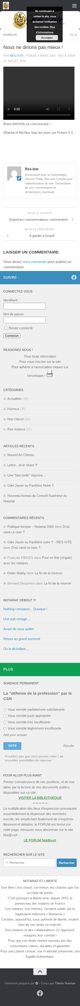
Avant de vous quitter (18, 629)
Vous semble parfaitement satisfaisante (36, 709)
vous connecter (35, 262)
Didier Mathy (16, 573)
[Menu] (74, 5)
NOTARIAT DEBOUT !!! (19, 600)
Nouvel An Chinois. (21, 455)
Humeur (10, 35)
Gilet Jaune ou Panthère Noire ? (30, 485)
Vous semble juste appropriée (29, 716)
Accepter (47, 38)
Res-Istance (16, 429)
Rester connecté (21, 328)
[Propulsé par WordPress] (36, 983)
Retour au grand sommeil (21, 639)
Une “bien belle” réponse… (26, 475)
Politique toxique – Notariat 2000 (30, 526)
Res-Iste (17, 55)
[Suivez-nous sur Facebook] (74, 277)
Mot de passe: (13, 314)
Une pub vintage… (16, 619)
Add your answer (15, 735)
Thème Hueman (65, 983)
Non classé (15, 419)
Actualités (14, 398)
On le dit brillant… (16, 649)
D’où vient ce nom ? (25, 547)
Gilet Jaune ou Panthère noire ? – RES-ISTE (39, 542)
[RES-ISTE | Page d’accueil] (7, 5)
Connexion (12, 335)
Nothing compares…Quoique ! (25, 609)
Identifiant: (10, 300)
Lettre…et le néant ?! (22, 465)
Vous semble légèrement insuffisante (34, 728)
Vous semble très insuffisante (28, 722)
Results (68, 745)
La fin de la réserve (48, 573)
